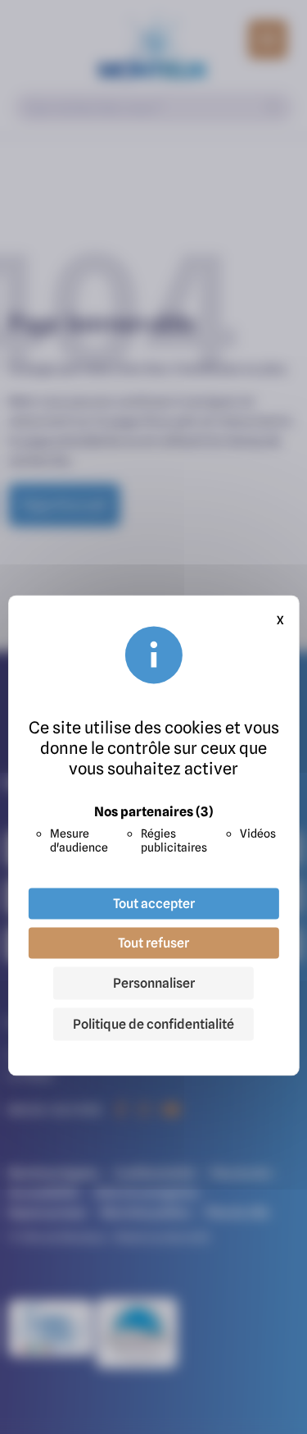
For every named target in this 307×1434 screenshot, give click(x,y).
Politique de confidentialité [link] (153, 1024)
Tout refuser (153, 943)
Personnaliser (154, 983)
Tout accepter (154, 904)
